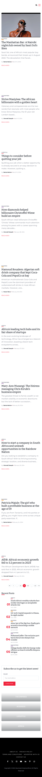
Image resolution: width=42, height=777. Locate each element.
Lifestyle (4, 152)
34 (20, 585)
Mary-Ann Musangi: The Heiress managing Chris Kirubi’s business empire (20, 389)
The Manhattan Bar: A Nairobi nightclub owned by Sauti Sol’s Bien (19, 45)
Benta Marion (8, 62)
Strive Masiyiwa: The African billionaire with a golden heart (19, 101)
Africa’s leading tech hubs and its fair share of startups (20, 331)
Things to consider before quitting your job (16, 157)
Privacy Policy (26, 751)
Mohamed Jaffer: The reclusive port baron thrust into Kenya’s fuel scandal (25, 638)
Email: (6, 674)
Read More (5, 65)
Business (4, 38)
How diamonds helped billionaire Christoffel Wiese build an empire (18, 212)
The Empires (5, 95)
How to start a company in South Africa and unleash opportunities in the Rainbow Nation (20, 447)
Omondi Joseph (8, 118)
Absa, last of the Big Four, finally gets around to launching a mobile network (25, 625)
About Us (14, 751)
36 (28, 585)
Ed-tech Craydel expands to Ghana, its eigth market (25, 614)
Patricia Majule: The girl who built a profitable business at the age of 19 (20, 505)
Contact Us (21, 757)
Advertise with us (32, 754)
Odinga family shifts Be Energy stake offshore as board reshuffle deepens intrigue (25, 650)
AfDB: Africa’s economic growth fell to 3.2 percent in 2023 (20, 561)
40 (35, 585)
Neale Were (7, 291)
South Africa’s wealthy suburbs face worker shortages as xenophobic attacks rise (25, 603)
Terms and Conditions (12, 754)
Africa (3, 325)
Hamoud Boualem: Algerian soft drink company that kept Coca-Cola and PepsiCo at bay (20, 272)
